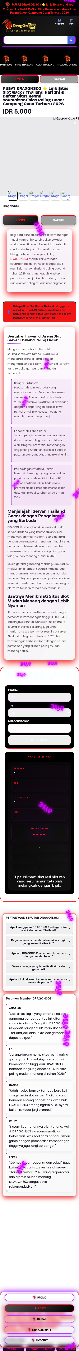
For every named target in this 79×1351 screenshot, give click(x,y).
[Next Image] (76, 156)
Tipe (10, 705)
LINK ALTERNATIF (42, 1328)
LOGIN (19, 79)
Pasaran (14, 690)
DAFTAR (59, 79)
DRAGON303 (19, 259)
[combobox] (36, 40)
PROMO (41, 1298)
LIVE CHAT (42, 1338)
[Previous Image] (3, 156)
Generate (39, 740)
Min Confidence (18, 721)
